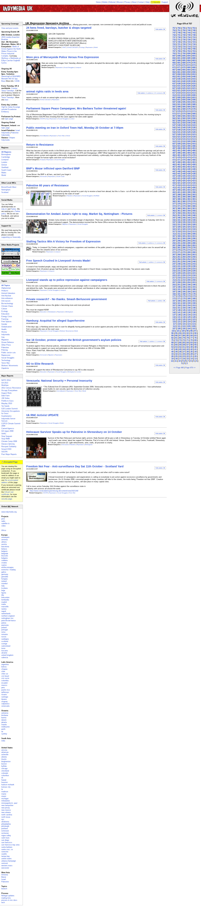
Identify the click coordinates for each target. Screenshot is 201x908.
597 (174, 102)
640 (184, 81)
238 (193, 266)
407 (174, 190)
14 (191, 358)
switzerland (5, 646)
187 (174, 291)
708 (193, 49)
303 (193, 236)
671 (179, 67)
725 (184, 42)
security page (6, 499)
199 (188, 284)
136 (179, 315)
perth (3, 729)
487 (174, 153)
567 (174, 116)
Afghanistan (6, 288)
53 (176, 347)
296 (179, 241)
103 (193, 328)
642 (174, 81)
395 (184, 194)
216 (179, 277)
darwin (3, 720)
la (2, 789)
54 (172, 347)
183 (193, 291)
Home (98, 2)
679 (188, 63)
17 (180, 358)
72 (184, 340)
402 (174, 192)
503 (193, 143)
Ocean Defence (7, 342)
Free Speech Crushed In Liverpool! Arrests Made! (58, 260)
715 (184, 46)
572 (174, 113)
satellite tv (5, 523)
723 (193, 42)
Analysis (42, 159)
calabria (4, 560)
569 (188, 113)
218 (193, 275)
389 (188, 197)
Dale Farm (5, 396)
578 (193, 109)
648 (193, 76)
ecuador (4, 683)
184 (188, 291)
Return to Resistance (40, 144)
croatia (4, 563)
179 (188, 294)
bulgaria (4, 558)
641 (179, 81)
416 (179, 185)
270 (184, 252)
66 (180, 342)
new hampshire (7, 805)
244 (188, 264)
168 (193, 298)
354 (188, 213)
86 (184, 335)
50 (188, 347)
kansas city (6, 787)
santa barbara (6, 847)
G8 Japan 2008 (7, 431)
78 (188, 338)
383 (193, 199)
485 (184, 153)
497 (174, 148)
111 (178, 326)
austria (4, 544)
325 (184, 227)
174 (188, 296)
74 (176, 340)
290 (184, 243)
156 (179, 305)
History (4, 332)
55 (195, 344)
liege (3, 590)
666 (179, 69)
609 (188, 95)
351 (179, 215)
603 (193, 97)
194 (188, 287)
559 (188, 118)
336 (179, 222)
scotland (4, 641)
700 (184, 53)
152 (174, 308)
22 (188, 356)
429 (188, 178)
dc (2, 778)
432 (174, 178)
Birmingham (69, 312)
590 (184, 104)
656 (179, 74)
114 (188, 324)
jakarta (4, 722)
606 (179, 97)
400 (184, 192)
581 (179, 109)
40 (172, 351)
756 (179, 28)
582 (174, 109)
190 (184, 289)
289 (188, 243)
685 (184, 60)
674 (188, 65)
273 (193, 250)
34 (195, 351)
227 (174, 273)
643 (193, 79)
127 (174, 319)
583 (193, 106)
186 (179, 291)
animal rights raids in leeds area (47, 91)
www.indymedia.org (9, 512)
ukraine (4, 653)
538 (193, 127)
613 (193, 93)
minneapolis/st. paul (9, 803)
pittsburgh (5, 826)
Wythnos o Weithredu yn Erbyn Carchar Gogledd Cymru (11, 60)
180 (184, 294)
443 (193, 171)
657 (174, 74)
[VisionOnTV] (10, 266)
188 (193, 289)
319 (188, 229)
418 (193, 183)
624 (188, 88)
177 (174, 296)
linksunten (5, 597)
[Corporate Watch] (10, 259)
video (3, 526)
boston (4, 764)
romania (4, 634)
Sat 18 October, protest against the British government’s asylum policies (73, 339)
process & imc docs (9, 900)
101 (178, 331)
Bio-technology (7, 303)
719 (188, 44)
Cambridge (5, 157)
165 (184, 301)
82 (172, 338)
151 (179, 308)
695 (184, 56)
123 (193, 319)
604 (188, 97)
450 (184, 169)
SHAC (64, 47)
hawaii (3, 780)
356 (179, 213)
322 (174, 229)
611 (179, 95)
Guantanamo (6, 416)
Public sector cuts (8, 353)
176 (179, 296)
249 (188, 261)
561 (179, 118)
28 (191, 354)
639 (188, 81)
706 (179, 51)
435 (184, 176)
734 (188, 37)
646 (179, 79)
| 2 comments (155, 281)
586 (179, 106)
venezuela (5, 706)
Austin (3, 759)
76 (195, 338)
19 (172, 358)
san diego (5, 840)
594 (188, 102)
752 (174, 30)
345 (184, 217)
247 (174, 264)
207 (174, 282)
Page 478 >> (190, 368)
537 (174, 130)
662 (174, 72)
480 (184, 155)
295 (184, 241)
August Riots (6, 393)
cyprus (4, 565)
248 (193, 261)
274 (188, 250)
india (3, 741)
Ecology (82, 47)
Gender (4, 324)
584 (188, 106)
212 (174, 280)
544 (188, 125)
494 (188, 148)
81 (176, 338)
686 (179, 60)
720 (184, 44)
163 (193, 301)
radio (3, 521)
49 (191, 347)
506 (179, 143)
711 (179, 49)
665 (184, 69)
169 (188, 298)
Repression (89, 47)
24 (180, 356)
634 (188, 83)
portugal (4, 630)
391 (179, 197)
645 (184, 79)
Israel (3, 879)
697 (174, 56)
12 (172, 361)
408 (193, 187)
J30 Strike (5, 398)
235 (184, 268)
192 (174, 289)
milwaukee (5, 801)
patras (3, 623)
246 (179, 264)
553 (193, 120)
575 (184, 111)
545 (184, 125)
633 (193, 83)
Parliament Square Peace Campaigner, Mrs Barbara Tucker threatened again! (76, 108)
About (134, 2)
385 (184, 199)
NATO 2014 (6, 380)
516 (179, 139)
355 (184, 213)
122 (174, 321)
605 (184, 97)
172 (174, 298)
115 (184, 324)
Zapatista (5, 368)
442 (174, 173)
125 (184, 319)
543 (193, 125)
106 (179, 328)
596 (179, 102)
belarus (4, 549)
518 (193, 136)
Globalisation (52, 312)
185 (184, 291)
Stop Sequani (6, 436)
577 (174, 111)
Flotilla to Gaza (7, 401)
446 (179, 171)
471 (179, 160)
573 (193, 111)
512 (174, 141)
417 (174, 185)
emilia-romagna (7, 567)
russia (3, 637)
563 (193, 116)
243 (193, 264)
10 (179, 361)
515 (184, 139)
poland (4, 627)
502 (174, 146)
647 (174, 79)
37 (184, 351)
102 (173, 331)
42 (191, 349)
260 (184, 257)
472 (174, 160)
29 (188, 354)
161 (179, 303)
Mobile (104, 2)
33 (172, 354)
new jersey (5, 808)
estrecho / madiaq (8, 570)
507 (174, 143)
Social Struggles (69, 67)
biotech (4, 889)
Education (43, 312)
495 (184, 148)
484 (188, 153)
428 (193, 178)
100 (183, 331)
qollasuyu (5, 692)
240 (184, 266)
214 (188, 277)
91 (191, 333)
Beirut (3, 877)
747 (174, 32)
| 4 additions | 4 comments (151, 243)
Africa (3, 530)
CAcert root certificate (7, 493)
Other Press (6, 345)
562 (174, 118)
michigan (4, 799)
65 (184, 342)
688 (193, 58)
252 (174, 261)
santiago (4, 697)
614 (188, 93)
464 (188, 162)
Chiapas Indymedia (8, 139)
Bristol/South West (8, 187)
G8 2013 (4, 383)
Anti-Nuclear (6, 296)
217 (174, 277)
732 (174, 39)
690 (184, 58)
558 (193, 118)
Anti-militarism (44, 135)
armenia (4, 540)
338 (193, 220)
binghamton (6, 761)
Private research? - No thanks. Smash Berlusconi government (66, 299)
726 (179, 42)
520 (184, 136)
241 (179, 266)
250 (184, 261)
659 (188, 72)
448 (193, 169)
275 (184, 250)
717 (174, 46)
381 (179, 201)
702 (174, 53)
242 (174, 266)
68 (172, 342)
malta (3, 604)
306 (179, 236)
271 (179, 252)
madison (4, 792)
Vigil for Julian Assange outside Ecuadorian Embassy (10, 109)
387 (174, 199)
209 (188, 280)
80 (180, 338)
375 (184, 203)
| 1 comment (155, 215)
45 (180, 349)
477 (174, 157)
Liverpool (78, 67)
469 (188, 160)
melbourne (5, 727)
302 (174, 238)
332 (174, 224)
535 (184, 130)
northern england (7, 616)
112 (174, 326)
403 (193, 190)
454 (188, 167)
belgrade (4, 554)
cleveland (5, 771)
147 (174, 310)
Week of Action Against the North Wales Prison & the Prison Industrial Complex (11, 51)
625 (184, 88)
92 (188, 333)
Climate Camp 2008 (9, 441)
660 (184, 72)
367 (174, 208)
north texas (5, 817)
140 (184, 312)
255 (184, 259)
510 (184, 141)
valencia (4, 657)
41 (195, 349)
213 (193, 277)
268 (193, 252)
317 (174, 231)
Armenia (4, 875)
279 (188, 247)
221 (179, 275)
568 (193, 113)
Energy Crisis (6, 316)
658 (193, 72)
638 (193, 81)
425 (184, 180)
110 (183, 326)
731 (179, 39)
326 (179, 227)
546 (179, 125)
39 (176, 351)
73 (180, 340)
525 (184, 134)
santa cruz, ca (7, 849)
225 (184, 273)
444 (188, 171)
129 (188, 317)
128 (193, 317)
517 (174, 139)
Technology (5, 360)
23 (184, 356)
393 (193, 194)
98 (191, 331)
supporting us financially (10, 237)
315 (184, 231)
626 (179, 88)
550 (184, 123)
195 (184, 287)
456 (179, 167)
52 (180, 347)
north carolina (6, 815)
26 (172, 356)
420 (184, 183)
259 (188, 257)
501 (179, 146)
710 (184, 49)
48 (195, 347)
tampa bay (5, 856)
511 (179, 141)
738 (193, 35)
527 (174, 134)
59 (180, 344)
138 (193, 312)
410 (184, 187)
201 (179, 284)
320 (184, 229)
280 (184, 247)
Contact (141, 2)
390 (184, 197)
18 (176, 358)
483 (193, 153)
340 (184, 220)
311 (179, 234)
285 (184, 245)
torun (3, 648)
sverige (4, 644)
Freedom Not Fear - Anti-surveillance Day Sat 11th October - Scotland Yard (74, 466)
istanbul (4, 583)
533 (193, 130)
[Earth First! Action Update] (10, 270)
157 (174, 305)
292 (174, 243)
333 (193, 222)
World (96, 47)
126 (179, 319)
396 (179, 194)
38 (180, 351)
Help (147, 2)
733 (193, 37)
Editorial (112, 2)
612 (174, 95)
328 (193, 224)
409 (188, 187)
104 (188, 328)
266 (179, 254)
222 (174, 275)
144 (188, 310)
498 (193, 146)
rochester (5, 833)
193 (193, 287)
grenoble (4, 577)
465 (184, 162)
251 (179, 261)
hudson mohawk (7, 785)
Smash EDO (6, 449)
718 (193, 44)
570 (184, 113)
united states (6, 859)
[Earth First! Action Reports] (10, 274)
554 (188, 120)
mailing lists (6, 898)
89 (172, 335)
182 (174, 294)
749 (188, 30)
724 (188, 42)
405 (184, 190)
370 (184, 206)
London (72, 118)
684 (188, 60)
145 (184, 310)
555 (184, 120)
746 (179, 32)
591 (179, 104)
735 (184, 37)
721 (179, 44)
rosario (4, 694)
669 (188, 67)
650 (184, 76)
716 (179, 46)
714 (188, 46)
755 (184, 28)
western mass (6, 866)
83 (195, 335)
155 (184, 305)
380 (184, 201)
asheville (4, 754)
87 (180, 335)
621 (179, 90)
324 (188, 227)
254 (188, 259)
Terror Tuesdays (7, 97)
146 (179, 310)
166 (179, 301)
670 (184, 67)
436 (179, 176)
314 (188, 231)
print (3, 519)
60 (176, 344)
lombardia (5, 600)
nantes (4, 609)
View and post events (9, 28)
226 (179, 273)
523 (193, 134)
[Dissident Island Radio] (10, 255)
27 (195, 354)
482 (174, 155)
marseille (4, 607)
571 (179, 113)
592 (174, 104)
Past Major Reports (9, 454)
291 (179, 243)
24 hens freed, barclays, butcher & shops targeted (58, 27)
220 (184, 275)
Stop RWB (5, 439)
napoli (3, 611)
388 (193, 197)
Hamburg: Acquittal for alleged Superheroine (55, 320)
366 (179, 208)
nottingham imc (7, 618)
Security (156, 2)
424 (188, 180)
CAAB (16, 81)
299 (188, 238)
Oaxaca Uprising (7, 444)
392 (174, 197)
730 (184, 39)
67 (176, 342)
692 (174, 58)
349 (188, 215)
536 (179, 130)
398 (193, 192)
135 (184, 315)
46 (176, 349)
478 (193, 155)
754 (188, 28)
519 (188, 136)
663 (193, 69)
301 (179, 238)
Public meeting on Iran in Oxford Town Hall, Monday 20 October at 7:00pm (74, 127)
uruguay (4, 701)
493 (193, 148)
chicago (4, 768)
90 (195, 333)
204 (188, 282)
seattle (4, 854)
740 (184, 35)
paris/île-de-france (8, 621)
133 (193, 315)
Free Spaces (6, 321)
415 (184, 185)
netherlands (6, 614)
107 (174, 328)
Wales (3, 173)
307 (174, 236)
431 (179, 178)
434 (188, 176)
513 (193, 139)
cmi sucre (5, 678)
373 (193, 203)
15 (188, 358)
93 (184, 333)
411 (179, 187)
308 (193, 234)
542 (174, 127)
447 (174, 171)
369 (188, 206)
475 (184, 157)
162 (174, 303)
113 (193, 324)
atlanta (4, 757)
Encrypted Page (11, 462)
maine (3, 794)
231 (179, 270)
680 (184, 63)
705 (184, 51)
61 (172, 344)
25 (176, 356)
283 (193, 245)
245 (184, 264)
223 (193, 273)
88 (176, 335)
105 (184, 328)
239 (188, 266)
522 (174, 136)
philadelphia (6, 824)
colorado (4, 773)
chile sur (4, 674)
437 (174, 176)
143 (193, 310)
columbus (5, 775)
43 (188, 349)
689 (188, 58)
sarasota (4, 852)
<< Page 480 (179, 368)
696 (179, 56)
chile (3, 671)
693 (193, 56)
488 (193, 150)
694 (188, 56)
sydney (4, 734)
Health (3, 329)
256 (179, 259)
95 (176, 333)
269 (188, 252)
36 (188, 351)
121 (179, 321)
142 (174, 312)
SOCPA (42, 118)
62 (195, 342)
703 (193, 51)
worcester (5, 868)
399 (188, 192)
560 (184, 118)
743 (193, 32)
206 (179, 282)
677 (174, 65)
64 (188, 342)
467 (174, 162)
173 (193, 296)
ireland (4, 581)
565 (184, 116)
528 (193, 132)
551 (179, 123)
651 (179, 76)
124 (188, 319)
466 (179, 162)
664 (188, 69)
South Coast (60, 176)
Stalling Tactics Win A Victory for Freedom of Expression (63, 241)
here (6, 100)
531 (179, 132)
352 (174, 215)
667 (174, 69)
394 (188, 194)
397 (174, 194)
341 (179, 220)
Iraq (47, 118)
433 (193, 176)
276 (179, 250)
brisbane (4, 715)
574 (188, 111)
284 (188, 245)
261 (179, 257)
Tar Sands (5, 406)
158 (193, 303)
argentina (5, 664)
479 (188, 155)
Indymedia (5, 334)
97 (195, 331)
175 (184, 296)
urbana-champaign (8, 861)
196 (179, 287)
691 (179, 58)
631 (179, 86)
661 (179, 72)
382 (174, 201)
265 (184, 254)
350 (184, 215)
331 (179, 224)
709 (188, 49)
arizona (4, 750)
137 (174, 315)
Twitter (13, 209)
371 (179, 206)
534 (188, 130)
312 (174, 234)
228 (193, 270)
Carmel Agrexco (7, 428)
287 (174, 245)
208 (193, 280)
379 (188, 201)
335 (184, 222)
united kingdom (7, 655)
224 (188, 273)
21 (191, 356)
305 (184, 236)
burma (3, 718)
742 (174, 35)
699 (188, 53)
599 (188, 99)
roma (3, 632)
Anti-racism (43, 176)
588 (193, 104)
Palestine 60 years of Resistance (47, 185)
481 (179, 155)
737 (174, 37)
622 (174, 90)
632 (174, 86)
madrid (4, 602)
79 (184, 338)
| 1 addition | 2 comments (151, 262)
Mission (120, 2)
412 (174, 187)
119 (188, 321)
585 (184, 106)
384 (188, 199)
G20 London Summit (9, 409)
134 (188, 315)
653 (193, 74)
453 (193, 167)
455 (184, 167)
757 (174, 28)
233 (193, 268)
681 (179, 63)
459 (188, 164)
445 (184, 171)
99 (187, 331)
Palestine (70, 195)
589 (188, 104)
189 (188, 289)
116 (179, 324)
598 (193, 99)
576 (179, 111)
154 (188, 305)
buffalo (4, 766)
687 (174, 60)
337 (174, 222)
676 (179, 65)
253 (193, 259)
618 (193, 90)
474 (188, 157)
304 (188, 236)
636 (179, 83)
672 (174, 67)
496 (179, 148)
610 (184, 95)
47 (172, 349)
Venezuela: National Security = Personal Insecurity (59, 380)
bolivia (3, 667)
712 (174, 49)
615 (184, 93)
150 (184, 308)
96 (172, 333)
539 (188, 127)
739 (188, 35)
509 (188, 141)
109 (188, 326)
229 (188, 270)
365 (184, 208)
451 (179, 169)
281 (179, 247)
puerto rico (5, 690)
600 (184, 99)
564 (188, 116)
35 (191, 351)
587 (174, 106)
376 (179, 203)
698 (193, 53)
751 (179, 30)
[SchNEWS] (10, 251)
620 (184, 90)
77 (191, 338)
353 (193, 213)
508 (193, 141)
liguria (3, 593)
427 (174, 180)
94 (180, 333)
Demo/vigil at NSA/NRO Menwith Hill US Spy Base (10, 78)
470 (184, 160)
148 (193, 308)
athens (4, 542)
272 (174, 252)
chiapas (4, 669)
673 (193, 65)
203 (193, 282)
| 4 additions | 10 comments (150, 93)
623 (193, 88)
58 (184, 344)
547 (174, 125)
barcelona (5, 547)
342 (174, 220)
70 (191, 340)
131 (179, 317)
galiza (3, 572)
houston (4, 782)
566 (179, 116)
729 (188, 39)
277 (174, 250)
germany (4, 574)
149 (188, 308)
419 (188, 183)
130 (184, 317)
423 (193, 180)
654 (188, 74)
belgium (4, 551)
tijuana (4, 699)
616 (179, 93)
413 (193, 185)
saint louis (5, 838)
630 (184, 86)
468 (193, 160)
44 (184, 349)
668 (193, 67)
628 (193, 86)
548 (193, 123)
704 (188, 51)
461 (179, 164)
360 (184, 210)
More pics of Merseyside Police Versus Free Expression (62, 57)
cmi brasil (5, 676)
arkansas (5, 752)
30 (184, 354)
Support (165, 2)
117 (174, 324)
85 (188, 335)
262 (174, 257)
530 (184, 132)
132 (174, 317)
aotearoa (4, 713)
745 (184, 32)
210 (184, 280)
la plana (4, 588)
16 (184, 358)
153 (193, 305)
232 (174, 270)
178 (193, 294)
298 (193, 238)
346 (179, 217)
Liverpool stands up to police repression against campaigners (66, 279)
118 (193, 321)
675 (184, 65)
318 (193, 229)
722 (174, 44)
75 (172, 340)
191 (179, 289)
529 (188, 132)
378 (193, 201)
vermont (4, 863)
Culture (4, 309)
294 (188, 241)
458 (193, 164)
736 (179, 37)
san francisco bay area (10, 845)
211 (179, 280)
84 (191, 335)
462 (174, 164)
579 (188, 109)
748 (193, 30)
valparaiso (5, 704)
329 (188, 224)
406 (179, 190)
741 (179, 35)
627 (174, 88)
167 (174, 301)
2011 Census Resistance (11, 388)
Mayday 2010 (6, 403)
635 (184, 83)
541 (179, 127)
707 (174, 51)
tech (3, 902)
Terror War (61, 135)
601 (179, 99)
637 (174, 83)
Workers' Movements (66, 331)
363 (193, 208)
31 (180, 354)
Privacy (127, 2)
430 (184, 178)
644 (188, 79)
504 (188, 143)
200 (184, 284)
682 (174, 63)
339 (188, 220)
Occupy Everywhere (9, 390)
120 (184, 321)
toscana (4, 651)
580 (184, 109)
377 (174, 203)
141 (179, 312)
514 (188, 139)
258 (193, 257)
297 (174, 241)
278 (193, 247)
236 (179, 268)
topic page (9, 119)
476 (179, 157)
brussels (4, 556)
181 (179, 294)
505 (184, 143)
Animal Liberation (72, 47)
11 (176, 361)
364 (188, 208)
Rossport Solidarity (8, 446)
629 (188, 86)
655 (184, 74)
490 (184, 150)
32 (176, 354)
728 (193, 39)
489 (188, 150)
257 (174, 259)
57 (188, 344)
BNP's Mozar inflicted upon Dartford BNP (53, 168)
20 (195, 356)
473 (193, 157)
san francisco (6, 842)
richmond (5, 831)
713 (193, 46)
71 (188, 340)
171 (179, 298)
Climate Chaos (7, 306)
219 (188, 275)
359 (188, 210)
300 (184, 238)
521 (179, 136)
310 (184, 234)
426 (179, 180)
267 (174, 254)
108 (193, 326)
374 (188, 203)
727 (174, 42)
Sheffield (96, 195)
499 (188, 146)
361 (179, 210)
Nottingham (5, 190)
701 (179, 53)
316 (179, 231)
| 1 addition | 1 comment (151, 341)
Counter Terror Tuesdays (9, 89)
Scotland (4, 192)
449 (188, 169)
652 (174, 76)
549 (188, 123)
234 (188, 268)
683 (193, 60)
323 (193, 227)
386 (179, 199)
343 (193, 217)
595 (184, 102)
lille (2, 595)
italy (3, 586)
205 (184, 282)
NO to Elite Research (39, 363)
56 (191, 344)
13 (195, 358)
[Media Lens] (10, 263)
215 (184, 277)
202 (174, 284)
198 (193, 284)
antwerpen (5, 537)
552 (174, 123)
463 (193, 162)
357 (174, 213)
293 (193, 241)
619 (188, 90)
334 (188, 222)
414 (188, 185)
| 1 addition (155, 300)
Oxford (68, 135)
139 (188, 312)
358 (193, 210)
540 (184, 127)
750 (184, 30)
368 (193, 206)
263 (193, 254)
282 (174, 247)
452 (174, 169)
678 (193, 63)
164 (188, 301)
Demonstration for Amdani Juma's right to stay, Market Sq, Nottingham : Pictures (79, 213)
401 (179, 192)
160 (184, 303)
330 (184, 224)
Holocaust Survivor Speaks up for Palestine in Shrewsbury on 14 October (74, 431)
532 (174, 132)
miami (3, 796)
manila (4, 725)
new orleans (6, 812)
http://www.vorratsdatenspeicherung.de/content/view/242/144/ (54, 491)
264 (188, 254)
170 (184, 298)
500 (184, 146)
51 (184, 347)
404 (188, 190)
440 (184, 173)
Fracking (4, 319)
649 (188, 76)
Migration (65, 224)
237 (174, 268)
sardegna (5, 639)
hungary (4, 579)
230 (184, 270)
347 (174, 217)
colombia (4, 681)
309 (188, 234)
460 (184, 164)
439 (188, 173)
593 (193, 102)
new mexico (6, 810)
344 (188, 217)
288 (193, 243)
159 (188, 303)
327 (174, 227)
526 (179, 134)
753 (193, 28)
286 (179, 245)
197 (174, 287)
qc (2, 731)
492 (174, 150)
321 (179, 229)
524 (188, 134)
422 (174, 183)
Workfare (4, 385)
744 (188, 32)
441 (179, 173)
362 (174, 210)
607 (174, 97)
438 (193, 173)
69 (195, 340)
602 (174, 99)
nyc (2, 819)
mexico (4, 685)
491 (179, 150)
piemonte (5, 625)
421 (179, 183)
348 (193, 215)
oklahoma (5, 822)
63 (191, 342)
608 (193, 95)
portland (4, 828)
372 (174, 206)
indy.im (4, 209)
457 (174, 167)
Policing (4, 350)
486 (179, 153)
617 (174, 93)
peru (3, 688)
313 (193, 231)
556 (179, 120)
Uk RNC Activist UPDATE (42, 415)
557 (174, 120)
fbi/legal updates (7, 896)
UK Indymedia (26, 7)
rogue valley (6, 835)
